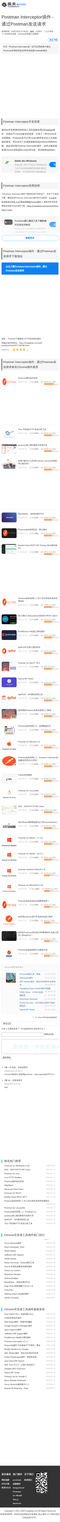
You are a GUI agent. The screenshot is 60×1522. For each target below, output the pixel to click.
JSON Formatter (11, 1298)
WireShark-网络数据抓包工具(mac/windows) (37, 822)
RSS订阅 (5, 1484)
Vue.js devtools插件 (12, 1243)
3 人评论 (35, 810)
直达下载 (53, 40)
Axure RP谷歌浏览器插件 (47, 1017)
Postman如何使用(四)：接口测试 (32, 529)
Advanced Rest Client (13, 1189)
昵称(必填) (49, 1034)
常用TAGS (6, 1488)
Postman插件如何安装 (28, 378)
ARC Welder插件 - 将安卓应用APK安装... (22, 1353)
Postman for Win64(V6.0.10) (30, 885)
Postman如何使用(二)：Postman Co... (21, 1212)
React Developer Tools (14, 1247)
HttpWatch (8, 1185)
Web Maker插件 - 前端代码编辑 (18, 1322)
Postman (48, 130)
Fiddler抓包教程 (25, 775)
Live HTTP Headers (13, 1177)
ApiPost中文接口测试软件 (29, 647)
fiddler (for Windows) (26, 161)
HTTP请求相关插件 (32, 339)
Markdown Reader (12, 1274)
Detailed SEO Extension (14, 1369)
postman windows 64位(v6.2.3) (31, 869)
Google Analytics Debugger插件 (18, 1326)
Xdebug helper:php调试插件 (16, 1294)
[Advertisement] (30, 86)
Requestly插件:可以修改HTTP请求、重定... (23, 1345)
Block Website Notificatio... (16, 1380)
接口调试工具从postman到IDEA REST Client (37, 616)
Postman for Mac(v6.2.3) (29, 742)
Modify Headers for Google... (17, 1349)
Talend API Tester (25, 679)
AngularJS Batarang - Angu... (17, 1388)
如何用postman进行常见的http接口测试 (35, 917)
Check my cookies (12, 1270)
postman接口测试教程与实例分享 (32, 445)
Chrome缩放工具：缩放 (30, 974)
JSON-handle (10, 1259)
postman (17, 1480)
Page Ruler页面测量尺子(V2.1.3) (18, 1286)
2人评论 (49, 31)
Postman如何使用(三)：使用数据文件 (34, 726)
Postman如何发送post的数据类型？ (33, 901)
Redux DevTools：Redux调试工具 (19, 1262)
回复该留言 (23, 1067)
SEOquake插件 (26, 978)
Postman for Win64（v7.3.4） (31, 838)
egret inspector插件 (12, 1330)
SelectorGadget (11, 1278)
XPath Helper (10, 1251)
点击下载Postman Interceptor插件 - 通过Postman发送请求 (26, 268)
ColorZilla (8, 1290)
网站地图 (5, 1480)
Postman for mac (11, 1173)
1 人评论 (35, 552)
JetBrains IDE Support (14, 1255)
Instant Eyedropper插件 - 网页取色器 (20, 1357)
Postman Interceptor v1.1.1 (16, 1341)
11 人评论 (35, 889)
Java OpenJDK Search (14, 1361)
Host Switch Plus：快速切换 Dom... (19, 1314)
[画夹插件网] (15, 8)
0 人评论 (35, 382)
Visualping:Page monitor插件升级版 (35, 988)
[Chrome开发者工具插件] (46, 1239)
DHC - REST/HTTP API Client (31, 806)
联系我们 (28, 1480)
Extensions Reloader (29, 999)
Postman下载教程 (16, 339)
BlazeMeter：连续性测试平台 (31, 514)
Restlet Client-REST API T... (16, 1197)
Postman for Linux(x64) (14, 1208)
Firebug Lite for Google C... (16, 1376)
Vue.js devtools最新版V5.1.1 (16, 1384)
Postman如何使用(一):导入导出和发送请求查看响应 (26, 1201)
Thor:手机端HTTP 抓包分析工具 (32, 429)
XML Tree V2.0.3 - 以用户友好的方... (20, 1365)
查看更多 (30, 238)
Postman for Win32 (12, 1193)
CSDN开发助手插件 (12, 1318)
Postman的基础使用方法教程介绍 (32, 950)
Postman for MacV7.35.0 (29, 663)
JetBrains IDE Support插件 (16, 1333)
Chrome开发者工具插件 (28, 34)
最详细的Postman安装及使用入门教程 (34, 710)
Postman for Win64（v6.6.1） (31, 854)
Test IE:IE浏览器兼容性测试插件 (18, 1266)
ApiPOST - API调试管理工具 (30, 694)
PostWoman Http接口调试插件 (31, 631)
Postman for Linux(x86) (28, 791)
